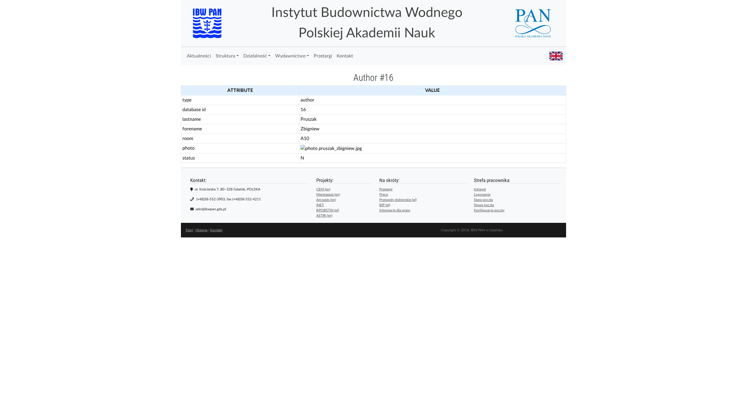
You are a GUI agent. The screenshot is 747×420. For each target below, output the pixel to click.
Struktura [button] (225, 56)
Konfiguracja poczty (489, 210)
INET (320, 205)
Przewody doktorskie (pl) (398, 200)
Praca (383, 194)
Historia (201, 230)
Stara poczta (483, 200)
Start (189, 230)
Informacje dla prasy (394, 210)
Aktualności (199, 56)
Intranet (480, 189)
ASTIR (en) (324, 215)
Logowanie (482, 194)
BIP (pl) (384, 205)
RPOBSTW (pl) (327, 210)
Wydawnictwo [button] (290, 56)
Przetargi (323, 56)
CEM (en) (323, 189)
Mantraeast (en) (328, 194)
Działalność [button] (255, 56)
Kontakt (345, 56)
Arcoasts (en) (326, 200)
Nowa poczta (484, 205)
